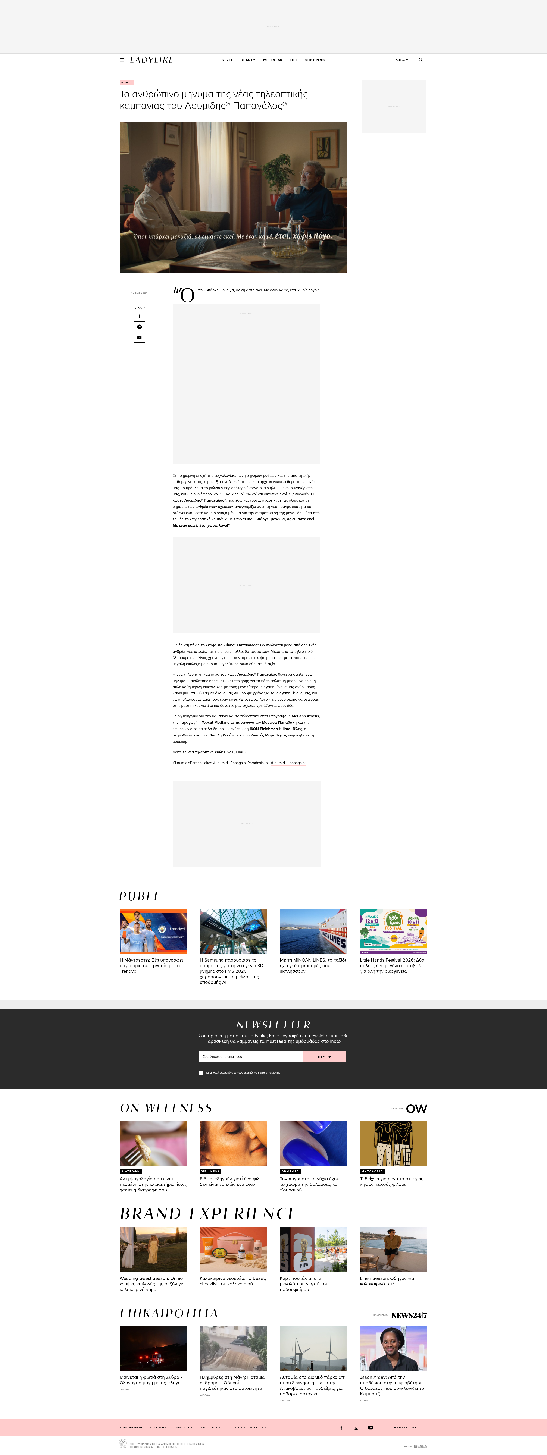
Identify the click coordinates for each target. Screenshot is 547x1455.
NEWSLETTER (405, 1427)
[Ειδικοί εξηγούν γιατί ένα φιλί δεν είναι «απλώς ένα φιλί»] (233, 1143)
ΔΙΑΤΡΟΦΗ (130, 1171)
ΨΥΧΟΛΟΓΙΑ (372, 1171)
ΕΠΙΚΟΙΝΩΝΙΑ (131, 1427)
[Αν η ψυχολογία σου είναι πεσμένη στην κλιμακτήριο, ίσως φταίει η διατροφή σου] (153, 1143)
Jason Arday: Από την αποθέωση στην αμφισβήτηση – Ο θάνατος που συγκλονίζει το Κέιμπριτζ (393, 1385)
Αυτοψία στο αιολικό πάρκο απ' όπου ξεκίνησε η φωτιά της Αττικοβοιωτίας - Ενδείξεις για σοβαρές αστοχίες (312, 1385)
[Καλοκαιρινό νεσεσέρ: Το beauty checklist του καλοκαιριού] (233, 1249)
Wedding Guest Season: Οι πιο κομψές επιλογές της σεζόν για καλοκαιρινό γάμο (152, 1283)
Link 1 (228, 752)
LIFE (294, 60)
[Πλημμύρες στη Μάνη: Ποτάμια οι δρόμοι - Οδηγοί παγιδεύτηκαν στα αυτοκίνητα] (233, 1348)
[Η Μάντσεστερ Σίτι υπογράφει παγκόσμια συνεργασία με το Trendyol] (153, 931)
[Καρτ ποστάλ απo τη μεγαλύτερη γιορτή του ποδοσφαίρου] (313, 1249)
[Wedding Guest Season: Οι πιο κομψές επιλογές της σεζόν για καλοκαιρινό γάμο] (153, 1249)
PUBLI (126, 82)
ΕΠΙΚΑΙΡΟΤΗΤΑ (169, 1314)
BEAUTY (248, 60)
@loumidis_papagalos (288, 762)
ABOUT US (184, 1427)
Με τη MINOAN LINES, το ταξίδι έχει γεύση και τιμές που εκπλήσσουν (313, 965)
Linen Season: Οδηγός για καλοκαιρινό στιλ (387, 1281)
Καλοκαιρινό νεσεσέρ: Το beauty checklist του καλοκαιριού (233, 1281)
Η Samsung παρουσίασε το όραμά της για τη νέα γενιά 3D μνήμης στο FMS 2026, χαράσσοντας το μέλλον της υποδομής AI (231, 970)
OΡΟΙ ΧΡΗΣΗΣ (211, 1427)
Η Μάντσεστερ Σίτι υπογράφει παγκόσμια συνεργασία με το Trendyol (151, 965)
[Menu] (122, 60)
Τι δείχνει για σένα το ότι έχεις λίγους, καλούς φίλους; (391, 1181)
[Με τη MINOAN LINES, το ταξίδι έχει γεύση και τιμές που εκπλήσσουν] (313, 931)
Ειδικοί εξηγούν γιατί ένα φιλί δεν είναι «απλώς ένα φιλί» (230, 1181)
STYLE (227, 60)
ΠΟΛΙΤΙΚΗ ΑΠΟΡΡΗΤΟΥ (248, 1427)
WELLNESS (272, 60)
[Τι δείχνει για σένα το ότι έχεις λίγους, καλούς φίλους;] (393, 1143)
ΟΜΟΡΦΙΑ (290, 1171)
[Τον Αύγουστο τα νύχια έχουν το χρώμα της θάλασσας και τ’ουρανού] (313, 1143)
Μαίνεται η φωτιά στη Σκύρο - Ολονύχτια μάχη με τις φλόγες (151, 1380)
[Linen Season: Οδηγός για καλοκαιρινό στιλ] (393, 1249)
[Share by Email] (139, 337)
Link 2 (241, 752)
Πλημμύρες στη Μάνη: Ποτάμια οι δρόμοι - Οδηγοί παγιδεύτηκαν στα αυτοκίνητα (232, 1382)
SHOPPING (315, 60)
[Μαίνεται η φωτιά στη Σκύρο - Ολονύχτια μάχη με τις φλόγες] (153, 1348)
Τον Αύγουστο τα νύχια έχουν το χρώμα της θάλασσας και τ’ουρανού (311, 1184)
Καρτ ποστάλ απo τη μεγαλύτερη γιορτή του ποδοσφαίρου (304, 1283)
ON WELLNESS (166, 1108)
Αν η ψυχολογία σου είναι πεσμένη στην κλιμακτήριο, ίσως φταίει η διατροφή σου (153, 1184)
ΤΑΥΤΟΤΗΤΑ (159, 1427)
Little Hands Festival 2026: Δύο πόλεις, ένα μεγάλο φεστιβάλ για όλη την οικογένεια (392, 965)
